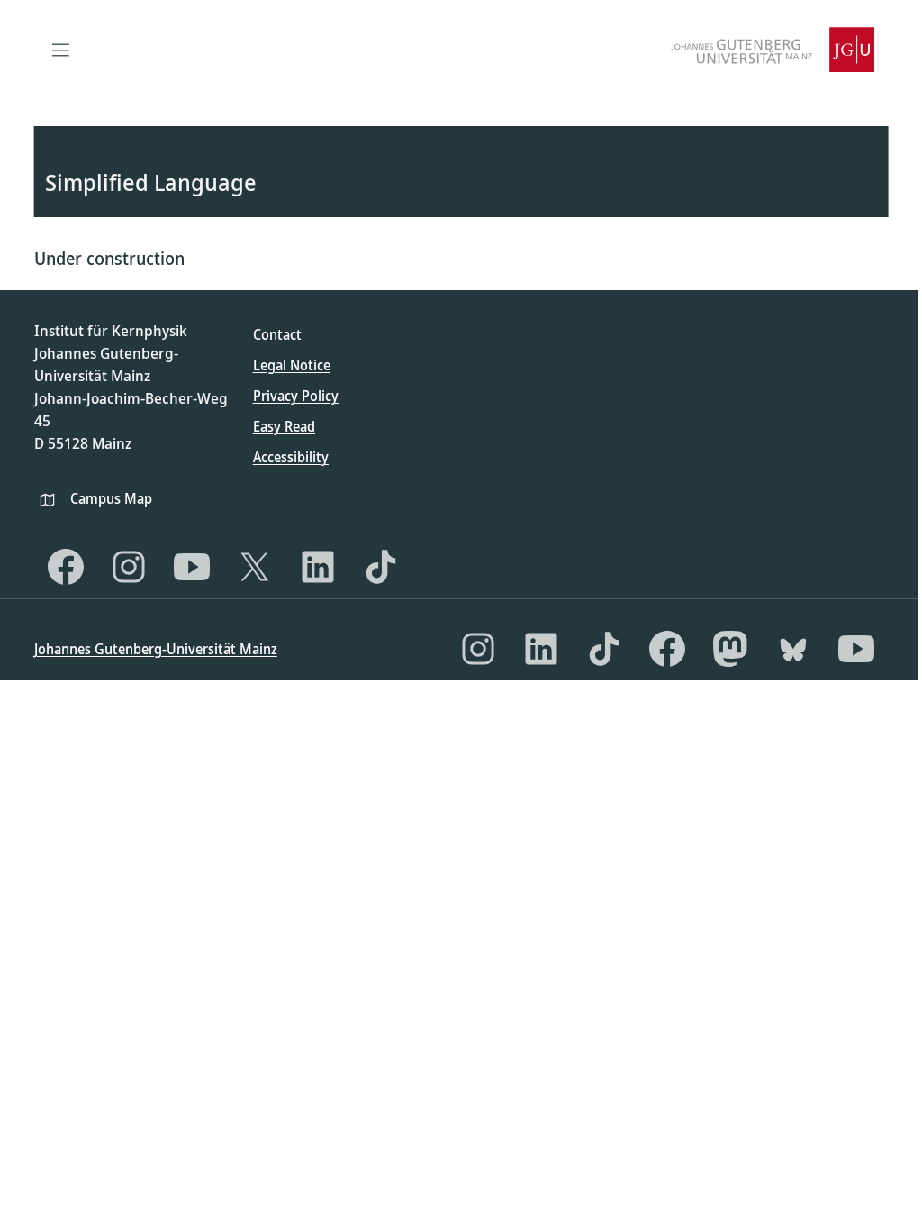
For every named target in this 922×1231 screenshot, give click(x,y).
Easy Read (284, 426)
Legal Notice (291, 365)
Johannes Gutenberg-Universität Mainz (155, 649)
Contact (277, 334)
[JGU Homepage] (772, 49)
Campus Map (111, 498)
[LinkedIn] (318, 567)
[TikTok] (381, 567)
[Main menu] (61, 49)
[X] (255, 567)
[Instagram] (129, 567)
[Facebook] (66, 567)
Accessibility (291, 457)
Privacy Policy (296, 396)
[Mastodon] (730, 649)
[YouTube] (192, 567)
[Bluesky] (793, 649)
